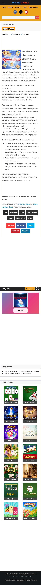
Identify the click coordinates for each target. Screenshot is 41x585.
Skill (30, 218)
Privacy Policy (14, 576)
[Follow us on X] (20, 12)
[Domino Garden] (11, 508)
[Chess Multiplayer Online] (11, 412)
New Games (14, 574)
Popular (18, 7)
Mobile (10, 7)
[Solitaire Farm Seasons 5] (30, 508)
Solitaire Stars (29, 460)
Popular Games (24, 574)
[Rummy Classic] (30, 392)
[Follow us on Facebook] (15, 12)
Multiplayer (20, 218)
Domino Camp (11, 460)
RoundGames (6, 34)
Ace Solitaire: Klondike (11, 402)
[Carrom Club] (30, 412)
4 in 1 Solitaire (11, 479)
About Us (33, 574)
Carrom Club (30, 421)
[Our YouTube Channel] (26, 12)
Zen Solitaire (30, 441)
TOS (21, 576)
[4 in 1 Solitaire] (11, 470)
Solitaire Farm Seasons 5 (30, 518)
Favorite (30, 288)
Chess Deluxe (29, 479)
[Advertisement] (20, 42)
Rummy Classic (30, 402)
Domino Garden (11, 518)
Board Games (16, 34)
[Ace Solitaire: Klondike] (11, 392)
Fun (28, 213)
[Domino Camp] (11, 450)
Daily (24, 7)
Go (37, 17)
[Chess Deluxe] (30, 470)
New (4, 7)
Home (7, 574)
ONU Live (11, 441)
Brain (22, 213)
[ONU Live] (11, 431)
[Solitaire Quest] (11, 489)
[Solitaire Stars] (30, 450)
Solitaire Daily (30, 499)
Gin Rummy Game (24, 204)
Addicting (13, 213)
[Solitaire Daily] (30, 489)
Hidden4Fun (27, 576)
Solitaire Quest (11, 499)
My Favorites (33, 7)
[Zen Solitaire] (30, 431)
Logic (34, 213)
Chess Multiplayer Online (11, 421)
